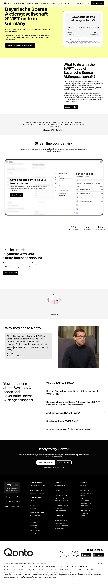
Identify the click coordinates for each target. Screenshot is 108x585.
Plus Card (32, 505)
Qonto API (83, 515)
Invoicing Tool (58, 503)
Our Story (83, 485)
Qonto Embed (84, 513)
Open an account (97, 3)
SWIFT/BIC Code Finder (61, 525)
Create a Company (35, 515)
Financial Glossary (60, 523)
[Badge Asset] (88, 550)
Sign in (87, 3)
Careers (82, 495)
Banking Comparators (61, 520)
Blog (81, 498)
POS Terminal (33, 525)
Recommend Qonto (85, 503)
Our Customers (84, 490)
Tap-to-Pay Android (35, 533)
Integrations (58, 508)
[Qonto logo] (7, 3)
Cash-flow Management (61, 505)
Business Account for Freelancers (39, 488)
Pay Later (57, 488)
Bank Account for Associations (38, 493)
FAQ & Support (84, 500)
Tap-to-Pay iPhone (35, 530)
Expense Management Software (63, 498)
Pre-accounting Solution (61, 500)
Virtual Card (33, 503)
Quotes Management (61, 510)
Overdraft (57, 490)
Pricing (8, 485)
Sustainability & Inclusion (87, 493)
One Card (32, 500)
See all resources (59, 528)
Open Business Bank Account (37, 485)
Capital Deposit (34, 518)
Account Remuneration (36, 490)
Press (82, 488)
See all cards (33, 508)
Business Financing (60, 485)
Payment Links (33, 528)
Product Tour (58, 518)
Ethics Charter (84, 505)
